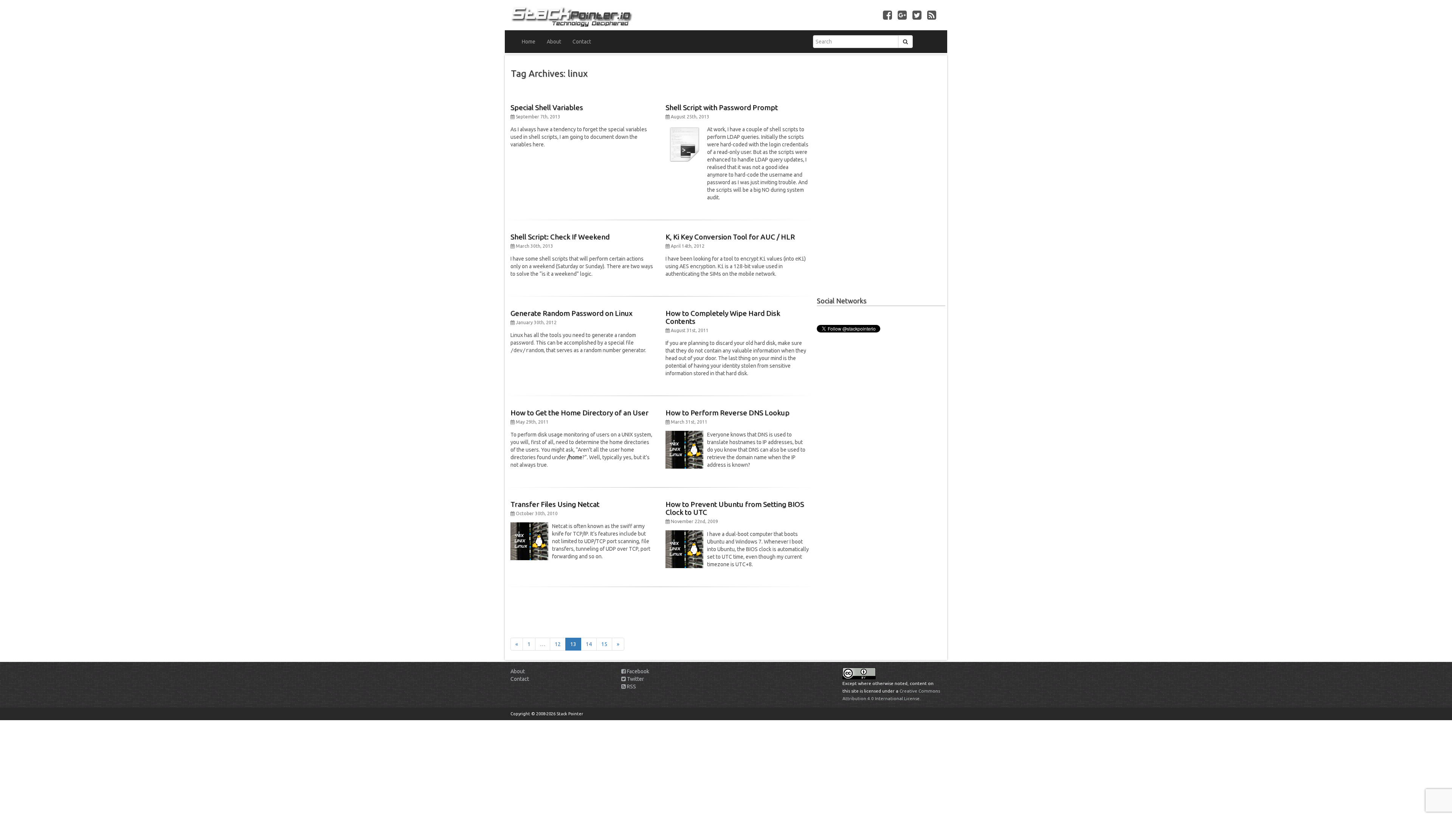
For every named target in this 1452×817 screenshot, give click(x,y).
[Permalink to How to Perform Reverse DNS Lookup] (684, 449)
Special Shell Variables (546, 107)
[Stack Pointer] (615, 15)
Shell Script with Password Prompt (722, 107)
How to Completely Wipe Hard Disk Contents (723, 317)
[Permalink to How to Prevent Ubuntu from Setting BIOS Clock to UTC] (684, 549)
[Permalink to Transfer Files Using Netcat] (529, 541)
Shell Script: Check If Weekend (560, 237)
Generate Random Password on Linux (571, 313)
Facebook (637, 671)
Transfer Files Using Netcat (554, 504)
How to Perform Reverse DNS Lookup (728, 412)
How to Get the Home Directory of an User (579, 412)
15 (604, 644)
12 (558, 644)
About (554, 42)
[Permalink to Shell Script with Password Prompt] (684, 144)
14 (589, 644)
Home (528, 42)
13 (573, 644)
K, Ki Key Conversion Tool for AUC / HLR (730, 237)
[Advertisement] (659, 609)
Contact (581, 42)
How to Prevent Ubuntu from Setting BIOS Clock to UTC (735, 508)
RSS (631, 686)
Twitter (635, 679)
